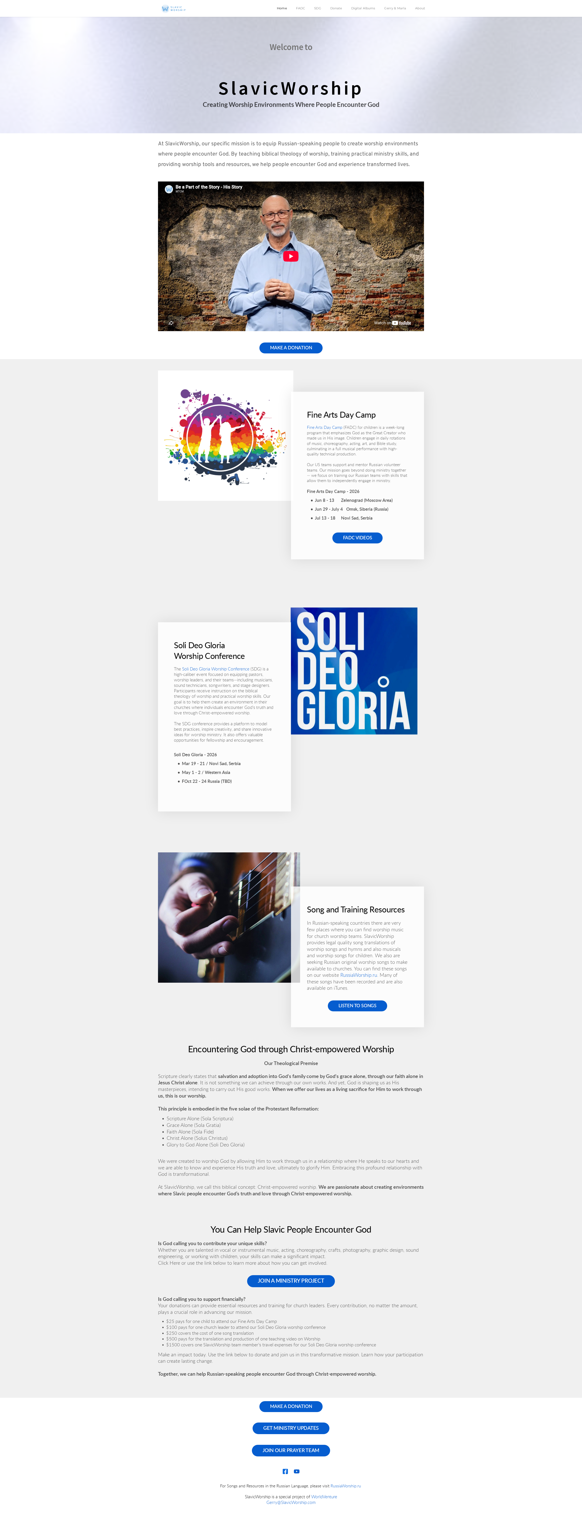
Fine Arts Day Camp (324, 428)
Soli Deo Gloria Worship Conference (215, 669)
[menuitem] (282, 8)
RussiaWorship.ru (358, 975)
